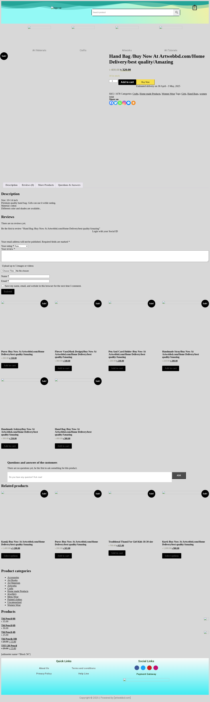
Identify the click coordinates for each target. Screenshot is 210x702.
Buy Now (145, 82)
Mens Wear (12, 596)
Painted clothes (14, 599)
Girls (183, 93)
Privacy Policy (44, 673)
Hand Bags (192, 93)
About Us (44, 668)
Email (5, 281)
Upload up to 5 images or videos (18, 266)
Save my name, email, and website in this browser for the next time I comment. (43, 286)
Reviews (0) (28, 185)
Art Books (12, 580)
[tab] (11, 185)
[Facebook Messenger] (128, 103)
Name (5, 276)
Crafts (135, 93)
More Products (46, 185)
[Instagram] (124, 103)
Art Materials (13, 583)
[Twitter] (115, 103)
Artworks (12, 585)
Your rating (7, 246)
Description (12, 185)
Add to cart (127, 82)
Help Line (83, 673)
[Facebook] (111, 103)
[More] (133, 103)
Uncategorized (14, 602)
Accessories (13, 577)
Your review (8, 249)
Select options (11, 555)
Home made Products (150, 93)
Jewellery (12, 594)
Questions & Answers (69, 185)
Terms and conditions (83, 668)
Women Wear (168, 93)
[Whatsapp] (120, 103)
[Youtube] (149, 668)
